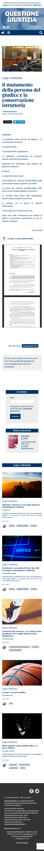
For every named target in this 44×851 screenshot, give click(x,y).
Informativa (37, 5)
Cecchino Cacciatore (9, 751)
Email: (12, 397)
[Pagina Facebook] (4, 27)
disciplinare (35, 647)
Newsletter (22, 391)
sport (11, 703)
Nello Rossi (7, 510)
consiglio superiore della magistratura (19, 647)
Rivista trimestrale (22, 430)
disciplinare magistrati (15, 650)
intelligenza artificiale (22, 525)
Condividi (20, 122)
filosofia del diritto (24, 764)
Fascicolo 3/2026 (25, 437)
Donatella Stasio (8, 695)
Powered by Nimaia (22, 843)
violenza (23, 768)
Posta (9, 122)
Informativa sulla (12, 828)
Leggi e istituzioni (22, 465)
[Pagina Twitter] (8, 27)
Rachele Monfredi (8, 639)
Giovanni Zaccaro (10, 111)
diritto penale (13, 764)
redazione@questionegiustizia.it (15, 824)
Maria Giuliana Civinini (10, 573)
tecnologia (33, 525)
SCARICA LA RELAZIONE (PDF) (20, 239)
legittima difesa (14, 768)
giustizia (12, 525)
